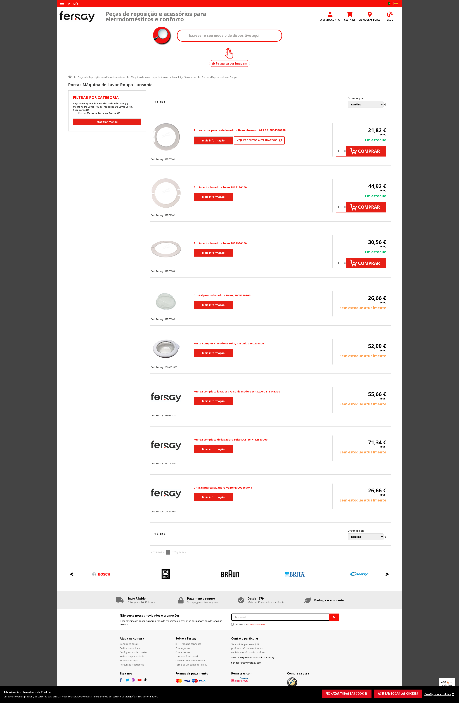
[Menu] (453, 680)
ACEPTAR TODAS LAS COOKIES (398, 693)
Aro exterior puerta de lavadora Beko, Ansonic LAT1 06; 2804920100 (240, 130)
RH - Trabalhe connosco (188, 643)
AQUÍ (130, 696)
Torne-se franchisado (187, 656)
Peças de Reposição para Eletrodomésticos (101, 77)
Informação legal (129, 660)
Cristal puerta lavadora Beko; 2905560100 (222, 295)
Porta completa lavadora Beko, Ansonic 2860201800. (229, 343)
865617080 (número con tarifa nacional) (252, 657)
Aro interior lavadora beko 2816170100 (220, 187)
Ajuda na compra (132, 638)
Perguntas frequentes (132, 664)
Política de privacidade (132, 656)
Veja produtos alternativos (257, 140)
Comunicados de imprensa (190, 660)
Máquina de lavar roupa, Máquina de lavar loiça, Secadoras (163, 77)
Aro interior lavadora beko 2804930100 (220, 243)
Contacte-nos (183, 652)
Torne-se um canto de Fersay (191, 664)
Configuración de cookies (133, 652)
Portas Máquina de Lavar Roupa (219, 77)
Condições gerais (129, 643)
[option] (100, 574)
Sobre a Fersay (186, 638)
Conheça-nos (183, 648)
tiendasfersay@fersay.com (246, 662)
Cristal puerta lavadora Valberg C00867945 (223, 487)
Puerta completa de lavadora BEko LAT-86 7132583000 (231, 439)
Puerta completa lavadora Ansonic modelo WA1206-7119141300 (237, 391)
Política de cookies (130, 648)
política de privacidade (256, 624)
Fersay (77, 16)
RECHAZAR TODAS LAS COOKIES (347, 693)
